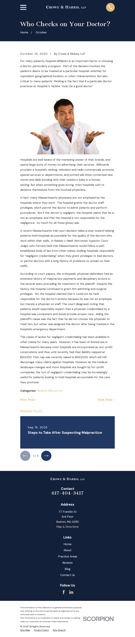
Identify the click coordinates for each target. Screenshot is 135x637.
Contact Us (67, 575)
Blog (67, 569)
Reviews (67, 562)
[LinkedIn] (71, 592)
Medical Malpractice (50, 390)
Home (67, 544)
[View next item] (46, 456)
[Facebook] (64, 592)
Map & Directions (67, 526)
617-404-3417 (67, 493)
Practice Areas (67, 556)
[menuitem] (25, 630)
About (67, 550)
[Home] (66, 7)
